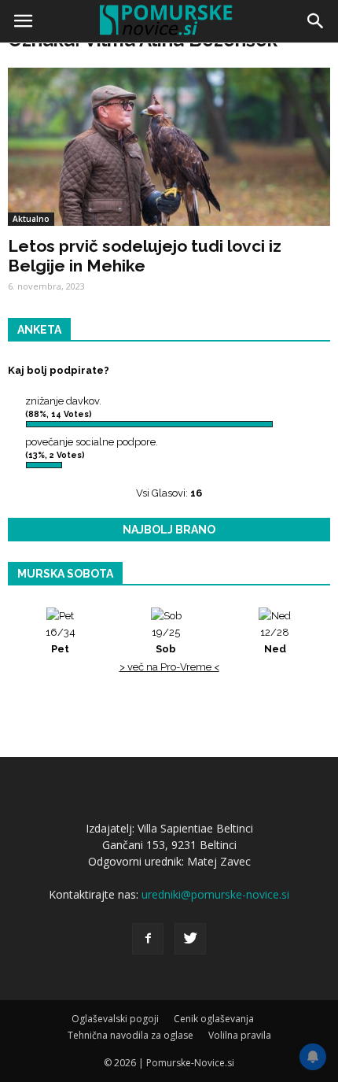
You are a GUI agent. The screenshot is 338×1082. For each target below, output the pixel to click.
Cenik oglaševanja (214, 1018)
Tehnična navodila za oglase (130, 1035)
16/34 (60, 640)
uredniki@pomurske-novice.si (215, 894)
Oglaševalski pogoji (115, 1018)
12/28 (274, 640)
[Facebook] (147, 939)
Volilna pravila (239, 1035)
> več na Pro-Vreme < (169, 667)
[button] (316, 21)
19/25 (166, 640)
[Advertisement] (169, 224)
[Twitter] (190, 939)
